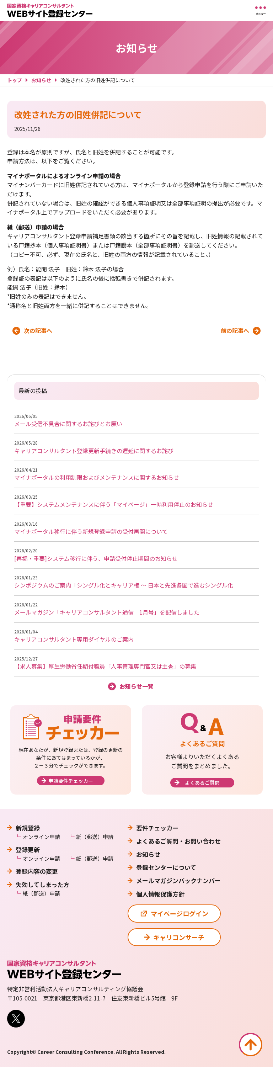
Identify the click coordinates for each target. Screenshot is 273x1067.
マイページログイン (179, 913)
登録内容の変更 (37, 871)
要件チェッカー (157, 827)
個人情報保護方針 (160, 894)
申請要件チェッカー (70, 780)
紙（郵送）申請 (94, 836)
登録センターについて (166, 867)
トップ (14, 80)
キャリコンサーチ (178, 937)
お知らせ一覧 (136, 686)
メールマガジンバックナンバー (178, 880)
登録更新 (28, 849)
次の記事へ (38, 330)
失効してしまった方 (42, 884)
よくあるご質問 (202, 782)
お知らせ (41, 80)
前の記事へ (235, 330)
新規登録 (28, 827)
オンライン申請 (41, 836)
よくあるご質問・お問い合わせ (178, 841)
